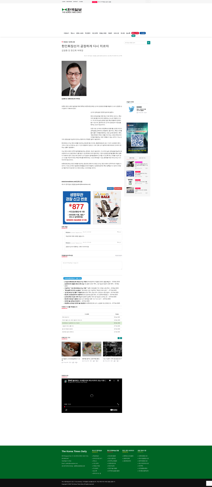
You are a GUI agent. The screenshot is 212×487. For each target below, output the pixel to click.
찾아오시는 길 (97, 473)
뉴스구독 (135, 33)
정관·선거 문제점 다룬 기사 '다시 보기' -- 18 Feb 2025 (88, 299)
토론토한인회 (112, 463)
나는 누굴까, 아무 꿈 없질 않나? (112, 358)
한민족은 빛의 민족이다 (68, 332)
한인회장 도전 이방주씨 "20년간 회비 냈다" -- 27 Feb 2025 (91, 290)
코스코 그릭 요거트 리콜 (141, 181)
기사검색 (143, 33)
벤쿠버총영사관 (143, 461)
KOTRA (141, 466)
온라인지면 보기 (97, 458)
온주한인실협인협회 (113, 471)
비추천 (118, 188)
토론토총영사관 (143, 456)
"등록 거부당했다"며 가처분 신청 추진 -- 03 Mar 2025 (92, 288)
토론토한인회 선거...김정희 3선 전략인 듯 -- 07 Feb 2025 (92, 303)
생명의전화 (126, 458)
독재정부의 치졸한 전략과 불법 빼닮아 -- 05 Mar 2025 (92, 281)
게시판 (123, 33)
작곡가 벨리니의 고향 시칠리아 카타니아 (72, 320)
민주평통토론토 (143, 468)
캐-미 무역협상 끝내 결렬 (104, 1)
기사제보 (81, 1)
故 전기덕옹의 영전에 (67, 329)
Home (66, 42)
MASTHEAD (69, 1)
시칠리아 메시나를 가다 (68, 326)
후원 (133, 35)
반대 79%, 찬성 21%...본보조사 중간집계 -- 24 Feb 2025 (91, 292)
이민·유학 (95, 33)
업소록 (128, 33)
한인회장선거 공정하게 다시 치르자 (70, 323)
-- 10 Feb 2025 (77, 301)
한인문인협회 (112, 456)
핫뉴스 (73, 33)
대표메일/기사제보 (66, 461)
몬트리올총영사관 (144, 458)
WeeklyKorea (139, 162)
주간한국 (87, 33)
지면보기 (66, 33)
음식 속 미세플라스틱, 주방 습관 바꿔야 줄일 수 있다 (141, 165)
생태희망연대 (127, 461)
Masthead (96, 456)
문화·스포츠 (79, 33)
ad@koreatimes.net (79, 466)
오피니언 (116, 33)
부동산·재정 (102, 33)
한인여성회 (111, 466)
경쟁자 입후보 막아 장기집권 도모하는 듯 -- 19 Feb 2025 (90, 296)
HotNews (138, 171)
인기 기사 (132, 158)
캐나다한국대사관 (144, 463)
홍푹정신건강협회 (128, 456)
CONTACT (75, 1)
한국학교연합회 (112, 461)
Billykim (74, 232)
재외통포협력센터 (144, 471)
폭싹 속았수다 (65, 317)
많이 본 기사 (142, 158)
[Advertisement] (117, 17)
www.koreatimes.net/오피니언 (72, 181)
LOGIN (63, 1)
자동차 (110, 33)
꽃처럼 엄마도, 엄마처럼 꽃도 (91, 358)
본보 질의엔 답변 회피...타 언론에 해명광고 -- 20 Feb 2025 (91, 294)
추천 (111, 188)
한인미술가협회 (112, 468)
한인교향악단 (112, 458)
